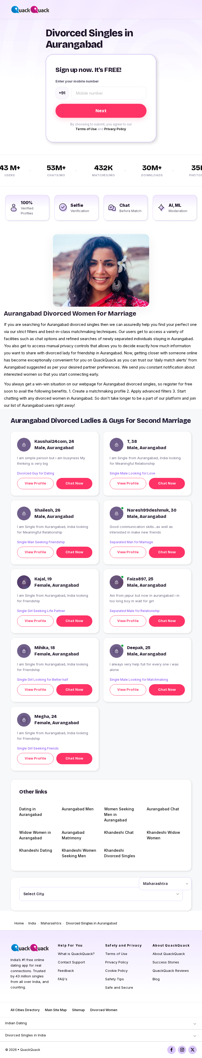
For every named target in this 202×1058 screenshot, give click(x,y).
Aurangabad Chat (163, 809)
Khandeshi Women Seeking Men (79, 853)
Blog (156, 979)
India (32, 923)
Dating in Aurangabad (30, 812)
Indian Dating (16, 1023)
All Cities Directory (25, 1010)
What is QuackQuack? (76, 954)
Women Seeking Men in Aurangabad (119, 814)
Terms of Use (86, 129)
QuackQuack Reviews (171, 970)
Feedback (66, 970)
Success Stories (166, 962)
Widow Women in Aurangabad (35, 835)
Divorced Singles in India (25, 1035)
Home (19, 923)
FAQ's (62, 979)
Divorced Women (103, 1010)
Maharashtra (51, 923)
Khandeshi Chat (119, 832)
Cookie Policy (116, 970)
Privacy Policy (115, 129)
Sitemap (78, 1010)
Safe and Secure (119, 987)
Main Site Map (56, 1010)
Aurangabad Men (78, 809)
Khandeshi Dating (35, 850)
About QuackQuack (169, 954)
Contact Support (71, 962)
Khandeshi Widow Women (163, 835)
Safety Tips (114, 979)
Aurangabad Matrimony (73, 835)
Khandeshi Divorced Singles (119, 853)
